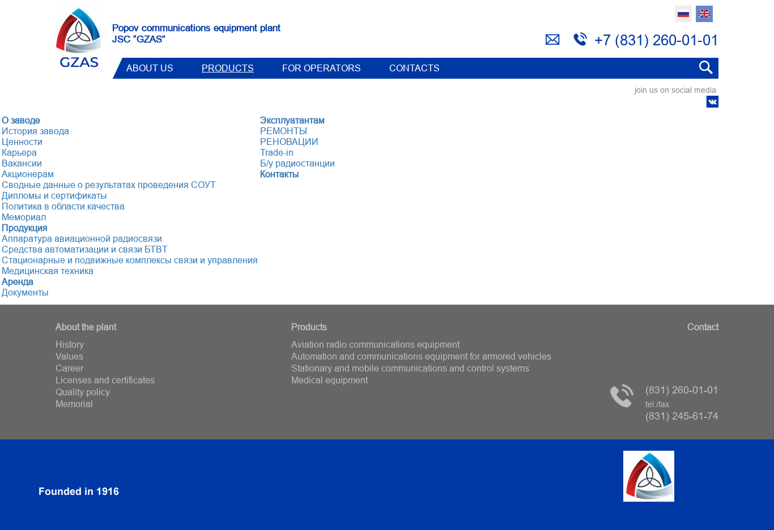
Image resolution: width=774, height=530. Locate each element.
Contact (702, 327)
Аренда (17, 281)
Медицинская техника (47, 271)
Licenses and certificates (105, 380)
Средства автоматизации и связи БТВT (85, 249)
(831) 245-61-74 (681, 411)
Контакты (279, 174)
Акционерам (28, 174)
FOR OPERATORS (321, 68)
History (70, 344)
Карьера (19, 152)
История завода (35, 131)
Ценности (22, 141)
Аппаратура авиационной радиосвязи (82, 238)
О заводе (21, 120)
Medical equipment (329, 380)
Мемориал (24, 217)
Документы (25, 292)
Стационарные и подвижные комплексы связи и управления (130, 260)
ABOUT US (149, 68)
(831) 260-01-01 (681, 390)
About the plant (86, 327)
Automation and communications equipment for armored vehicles (421, 356)
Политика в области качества (63, 206)
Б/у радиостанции (297, 163)
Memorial (74, 404)
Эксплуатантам (292, 120)
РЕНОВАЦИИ (289, 141)
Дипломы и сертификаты (54, 195)
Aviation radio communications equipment (375, 344)
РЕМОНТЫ (283, 131)
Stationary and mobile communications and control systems (410, 368)
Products (228, 68)
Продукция (25, 228)
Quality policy (83, 392)
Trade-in (277, 152)
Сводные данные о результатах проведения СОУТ (109, 184)
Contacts (414, 68)
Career (69, 368)
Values (69, 356)
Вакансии (22, 163)
